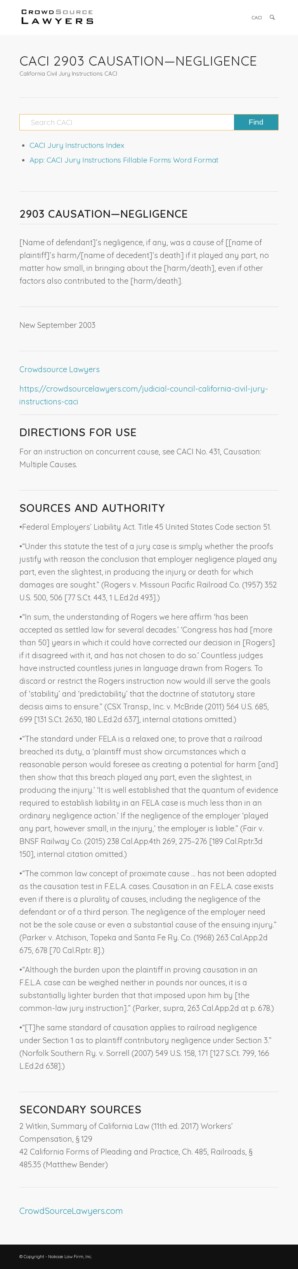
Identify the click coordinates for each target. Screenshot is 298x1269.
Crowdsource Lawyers (59, 369)
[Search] (272, 17)
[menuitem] (257, 17)
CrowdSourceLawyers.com (71, 1210)
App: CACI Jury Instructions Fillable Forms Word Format (123, 160)
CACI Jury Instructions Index (76, 145)
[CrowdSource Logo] (57, 17)
